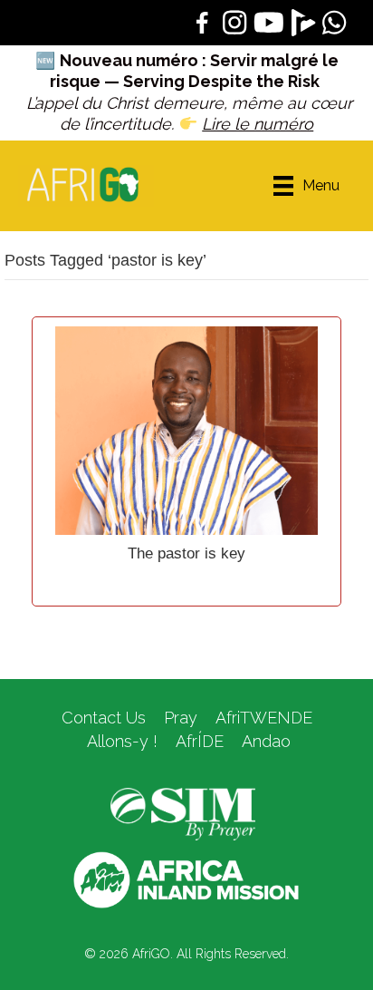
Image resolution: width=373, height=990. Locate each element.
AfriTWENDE (263, 717)
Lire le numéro (257, 123)
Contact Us (104, 717)
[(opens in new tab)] (182, 813)
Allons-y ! (120, 741)
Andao (266, 741)
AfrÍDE (200, 741)
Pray (180, 717)
